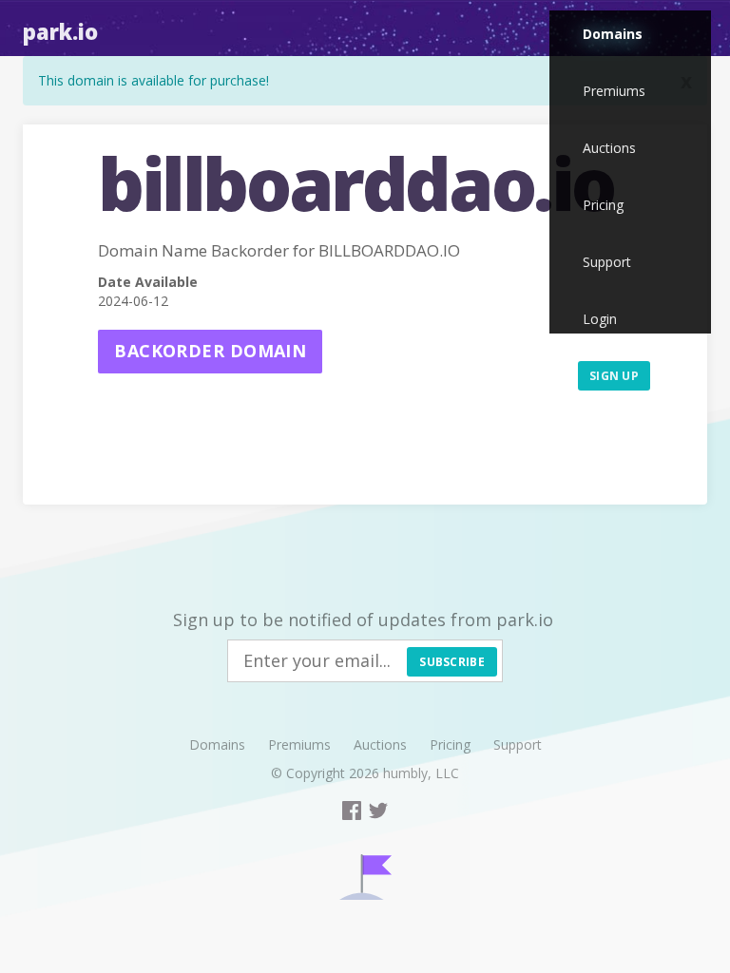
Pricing (603, 205)
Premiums (614, 91)
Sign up (614, 376)
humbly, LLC (421, 773)
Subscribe (452, 662)
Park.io (60, 31)
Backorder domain (210, 350)
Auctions (609, 148)
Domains (613, 34)
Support (607, 262)
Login (600, 319)
